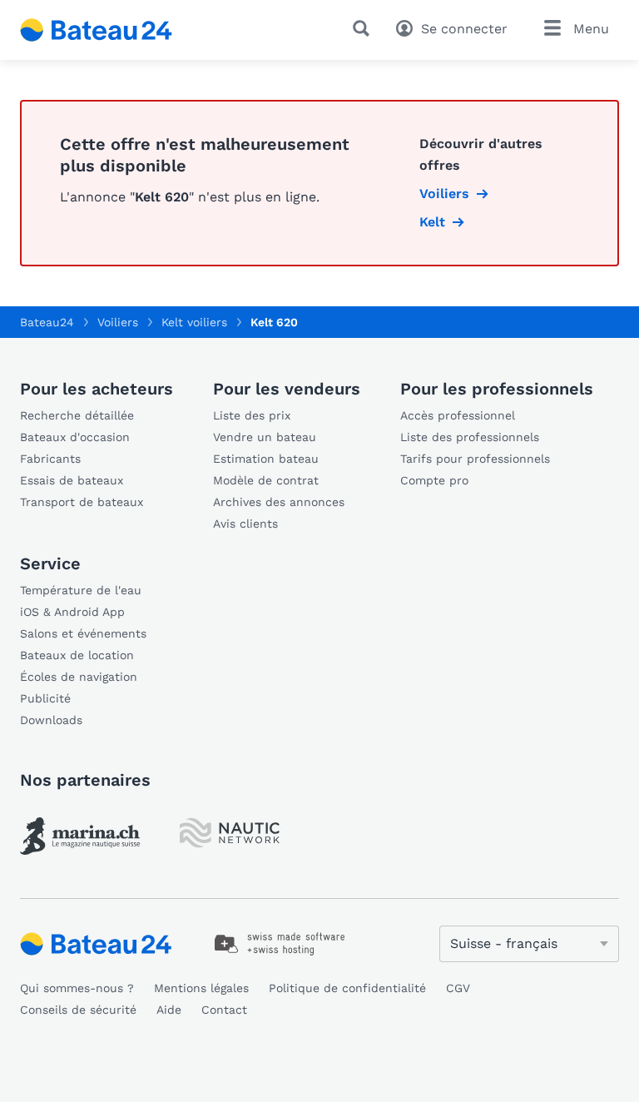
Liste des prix (251, 415)
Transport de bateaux (81, 502)
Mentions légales (201, 988)
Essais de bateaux (71, 480)
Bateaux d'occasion (75, 437)
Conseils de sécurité (78, 1009)
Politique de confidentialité (347, 988)
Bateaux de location (77, 655)
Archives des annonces (278, 502)
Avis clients (245, 523)
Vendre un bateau (264, 437)
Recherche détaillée (77, 415)
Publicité (45, 698)
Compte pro (434, 480)
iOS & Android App (72, 611)
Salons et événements (83, 633)
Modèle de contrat (266, 480)
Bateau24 (47, 322)
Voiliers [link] (444, 193)
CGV (458, 988)
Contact (224, 1009)
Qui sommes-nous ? (77, 988)
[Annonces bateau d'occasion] (96, 30)
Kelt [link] (432, 222)
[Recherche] (364, 28)
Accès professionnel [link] (457, 415)
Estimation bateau (266, 458)
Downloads (51, 720)
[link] (80, 836)
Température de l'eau (80, 590)
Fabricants (50, 458)
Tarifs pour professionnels (475, 458)
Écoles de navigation (78, 676)
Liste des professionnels (469, 437)
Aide (168, 1009)
